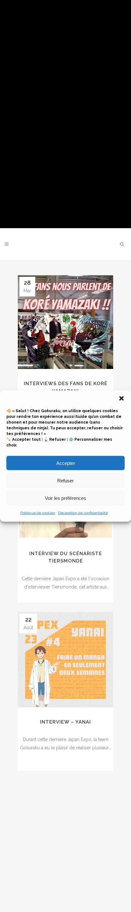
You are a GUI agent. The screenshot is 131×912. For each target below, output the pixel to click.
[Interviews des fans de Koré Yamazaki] (65, 322)
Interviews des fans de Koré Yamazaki (65, 387)
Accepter (65, 463)
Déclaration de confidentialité (83, 513)
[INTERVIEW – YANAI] (65, 659)
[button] (121, 398)
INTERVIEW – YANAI (65, 722)
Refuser (65, 480)
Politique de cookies (37, 513)
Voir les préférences (65, 497)
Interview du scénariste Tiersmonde (65, 557)
